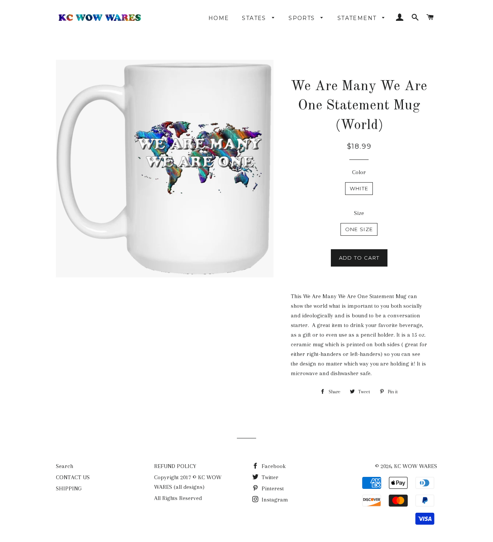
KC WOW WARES (415, 466)
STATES (255, 18)
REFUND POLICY (175, 466)
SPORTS (302, 18)
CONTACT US (73, 477)
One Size (359, 229)
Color (359, 172)
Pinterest (272, 488)
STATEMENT (358, 18)
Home (218, 18)
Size (359, 213)
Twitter (269, 477)
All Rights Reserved (178, 498)
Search (64, 466)
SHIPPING (69, 488)
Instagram (274, 499)
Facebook (273, 466)
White (359, 188)
